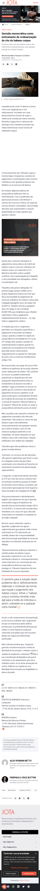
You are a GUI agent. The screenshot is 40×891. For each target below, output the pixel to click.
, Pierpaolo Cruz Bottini (22, 56)
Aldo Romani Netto (8, 56)
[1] (34, 491)
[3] (3, 714)
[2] (19, 606)
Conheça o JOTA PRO (20, 832)
